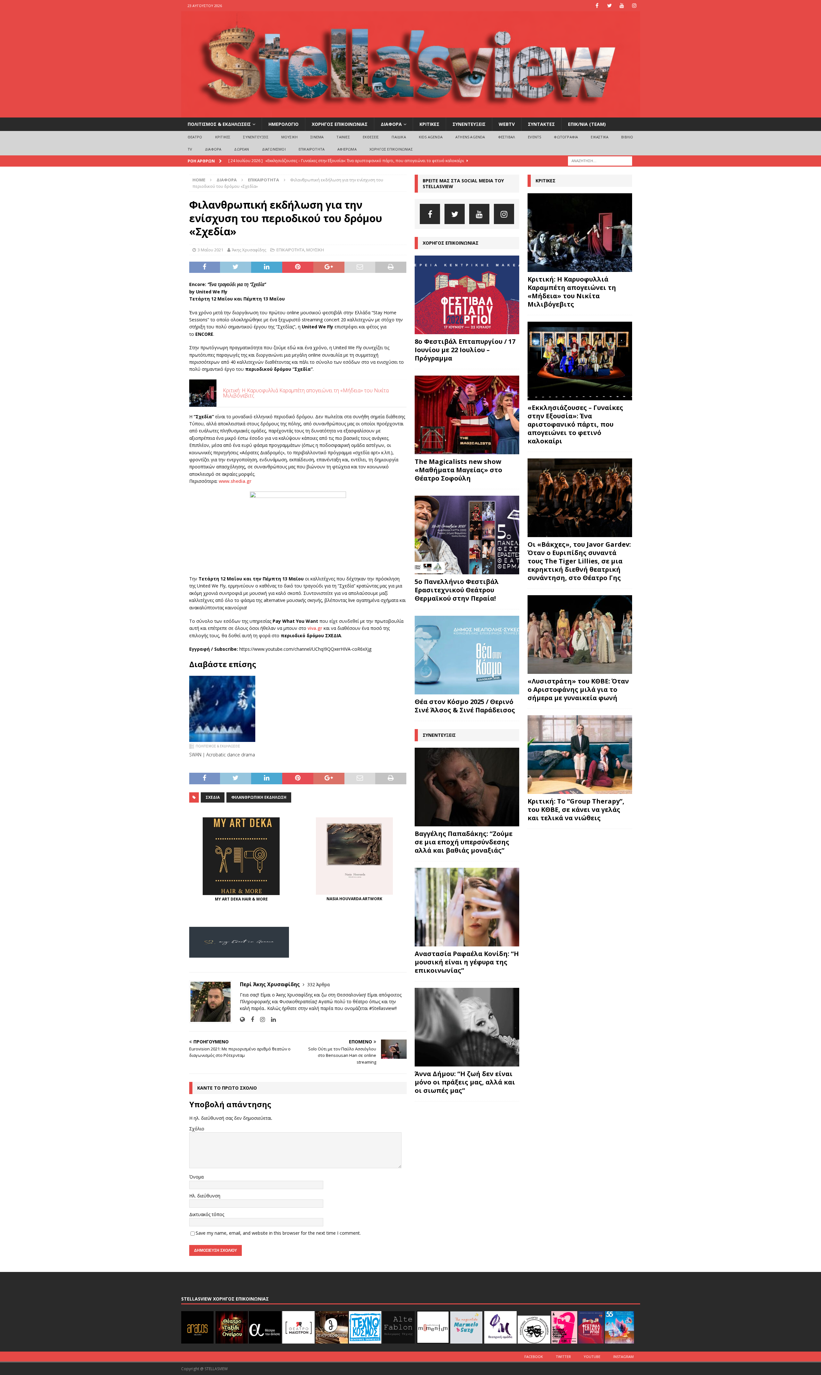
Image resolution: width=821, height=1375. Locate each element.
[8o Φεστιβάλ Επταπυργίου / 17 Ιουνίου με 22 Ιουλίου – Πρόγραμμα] (467, 295)
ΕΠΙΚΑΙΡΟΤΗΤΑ (312, 149)
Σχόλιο (196, 1129)
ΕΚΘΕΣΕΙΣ (371, 137)
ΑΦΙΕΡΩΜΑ (347, 149)
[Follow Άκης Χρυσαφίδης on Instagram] (260, 1019)
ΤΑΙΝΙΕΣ (343, 137)
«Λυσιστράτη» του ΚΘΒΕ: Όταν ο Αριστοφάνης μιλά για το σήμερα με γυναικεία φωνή (578, 689)
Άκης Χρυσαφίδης (249, 250)
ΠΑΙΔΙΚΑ (399, 137)
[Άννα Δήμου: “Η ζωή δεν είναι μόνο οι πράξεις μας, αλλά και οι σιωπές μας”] (467, 1027)
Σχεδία (213, 797)
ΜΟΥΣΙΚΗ (289, 137)
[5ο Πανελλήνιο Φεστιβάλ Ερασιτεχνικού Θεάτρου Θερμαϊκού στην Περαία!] (467, 535)
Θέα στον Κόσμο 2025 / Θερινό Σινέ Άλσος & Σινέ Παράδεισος (465, 705)
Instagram (623, 1356)
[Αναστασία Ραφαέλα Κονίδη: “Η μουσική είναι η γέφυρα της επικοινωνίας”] (467, 907)
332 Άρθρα (318, 984)
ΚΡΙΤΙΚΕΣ (429, 124)
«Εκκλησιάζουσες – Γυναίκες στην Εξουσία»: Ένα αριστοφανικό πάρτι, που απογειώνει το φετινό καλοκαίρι (575, 424)
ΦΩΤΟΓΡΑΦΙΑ (566, 137)
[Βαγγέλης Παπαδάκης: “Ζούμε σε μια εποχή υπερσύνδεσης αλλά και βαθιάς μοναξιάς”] (467, 787)
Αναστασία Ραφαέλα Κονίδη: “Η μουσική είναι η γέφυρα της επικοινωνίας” (467, 962)
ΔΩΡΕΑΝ (241, 149)
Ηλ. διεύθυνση (204, 1196)
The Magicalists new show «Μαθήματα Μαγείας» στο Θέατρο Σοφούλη (458, 470)
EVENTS (534, 137)
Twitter (563, 1356)
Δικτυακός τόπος (206, 1214)
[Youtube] (622, 5)
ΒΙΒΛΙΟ (627, 137)
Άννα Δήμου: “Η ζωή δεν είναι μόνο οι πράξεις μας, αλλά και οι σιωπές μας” (465, 1082)
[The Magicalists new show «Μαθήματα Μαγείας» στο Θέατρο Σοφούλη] (467, 415)
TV (190, 149)
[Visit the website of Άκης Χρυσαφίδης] (242, 1019)
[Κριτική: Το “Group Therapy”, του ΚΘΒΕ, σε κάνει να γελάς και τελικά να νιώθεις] (580, 754)
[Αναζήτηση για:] (600, 160)
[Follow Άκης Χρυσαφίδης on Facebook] (250, 1019)
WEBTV (507, 124)
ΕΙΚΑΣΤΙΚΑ (599, 137)
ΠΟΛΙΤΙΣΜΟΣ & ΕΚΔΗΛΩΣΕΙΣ (219, 124)
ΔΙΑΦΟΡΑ (391, 124)
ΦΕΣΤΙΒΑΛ (506, 137)
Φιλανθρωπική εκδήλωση (258, 797)
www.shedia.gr (235, 481)
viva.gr (315, 628)
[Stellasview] (410, 114)
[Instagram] (634, 5)
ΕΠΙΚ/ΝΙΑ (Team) (587, 124)
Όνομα (196, 1177)
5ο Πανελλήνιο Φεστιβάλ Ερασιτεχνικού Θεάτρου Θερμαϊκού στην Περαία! (457, 590)
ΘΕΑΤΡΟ (195, 137)
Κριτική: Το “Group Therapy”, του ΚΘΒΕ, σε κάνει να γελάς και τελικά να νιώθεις (576, 809)
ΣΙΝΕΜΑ (317, 137)
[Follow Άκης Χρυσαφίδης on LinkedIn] (271, 1019)
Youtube (592, 1356)
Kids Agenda (431, 137)
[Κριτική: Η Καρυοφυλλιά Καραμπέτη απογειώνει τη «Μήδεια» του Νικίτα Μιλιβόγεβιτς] (580, 232)
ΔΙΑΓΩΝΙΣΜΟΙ (274, 149)
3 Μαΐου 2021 (210, 250)
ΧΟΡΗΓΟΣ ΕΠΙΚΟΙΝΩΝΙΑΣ (340, 124)
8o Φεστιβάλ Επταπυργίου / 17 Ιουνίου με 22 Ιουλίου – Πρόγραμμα (465, 349)
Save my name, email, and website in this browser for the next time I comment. (278, 1233)
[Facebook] (597, 5)
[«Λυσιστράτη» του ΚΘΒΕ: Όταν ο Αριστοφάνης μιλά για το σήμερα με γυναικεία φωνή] (580, 634)
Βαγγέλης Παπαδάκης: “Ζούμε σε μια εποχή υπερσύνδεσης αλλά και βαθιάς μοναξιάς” (463, 842)
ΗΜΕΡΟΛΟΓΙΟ (283, 124)
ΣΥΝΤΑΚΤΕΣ (541, 124)
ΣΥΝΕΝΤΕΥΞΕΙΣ (469, 124)
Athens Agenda (470, 137)
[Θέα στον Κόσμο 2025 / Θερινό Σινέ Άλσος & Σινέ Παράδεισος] (467, 655)
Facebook (533, 1356)
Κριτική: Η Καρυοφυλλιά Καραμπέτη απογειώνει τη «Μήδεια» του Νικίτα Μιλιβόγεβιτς (572, 292)
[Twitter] (609, 5)
